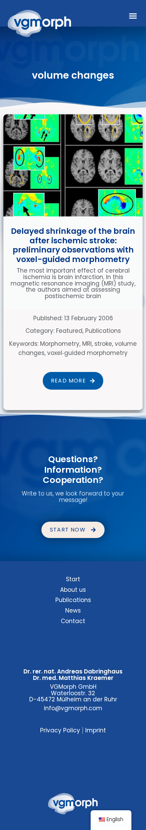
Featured (69, 331)
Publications (103, 331)
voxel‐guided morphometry (87, 353)
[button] (133, 16)
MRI (87, 344)
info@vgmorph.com (73, 708)
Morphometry (59, 344)
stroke (103, 344)
